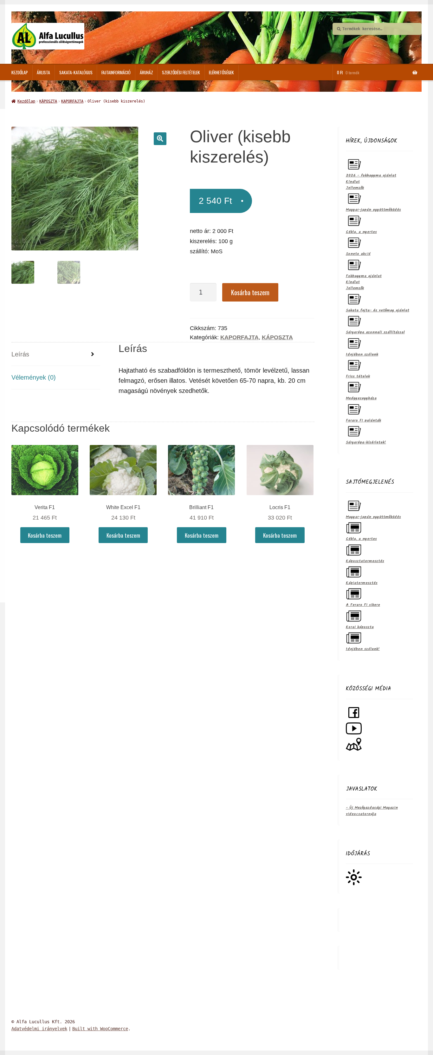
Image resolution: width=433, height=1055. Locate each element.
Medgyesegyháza (361, 398)
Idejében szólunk (362, 354)
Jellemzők (355, 188)
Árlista (43, 72)
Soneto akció (358, 254)
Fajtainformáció (116, 72)
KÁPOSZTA (48, 101)
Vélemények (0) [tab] (33, 377)
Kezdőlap (19, 72)
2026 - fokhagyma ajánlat (371, 175)
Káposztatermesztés (365, 561)
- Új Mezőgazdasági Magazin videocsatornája (372, 811)
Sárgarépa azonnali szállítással (375, 332)
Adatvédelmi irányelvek (39, 1028)
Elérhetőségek (221, 72)
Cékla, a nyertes (361, 232)
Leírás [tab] (20, 354)
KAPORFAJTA (72, 101)
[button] (160, 138)
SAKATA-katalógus (76, 72)
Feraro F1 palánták (363, 420)
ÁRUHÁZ (146, 72)
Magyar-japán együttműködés (373, 210)
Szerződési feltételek (181, 72)
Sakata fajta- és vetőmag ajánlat (377, 310)
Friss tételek (358, 376)
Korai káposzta (360, 627)
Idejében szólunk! (363, 649)
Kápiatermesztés (362, 583)
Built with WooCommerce (100, 1028)
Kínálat (353, 182)
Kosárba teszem (250, 292)
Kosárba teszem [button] (44, 535)
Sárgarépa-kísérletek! (366, 442)
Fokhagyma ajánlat (364, 276)
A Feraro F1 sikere (363, 605)
